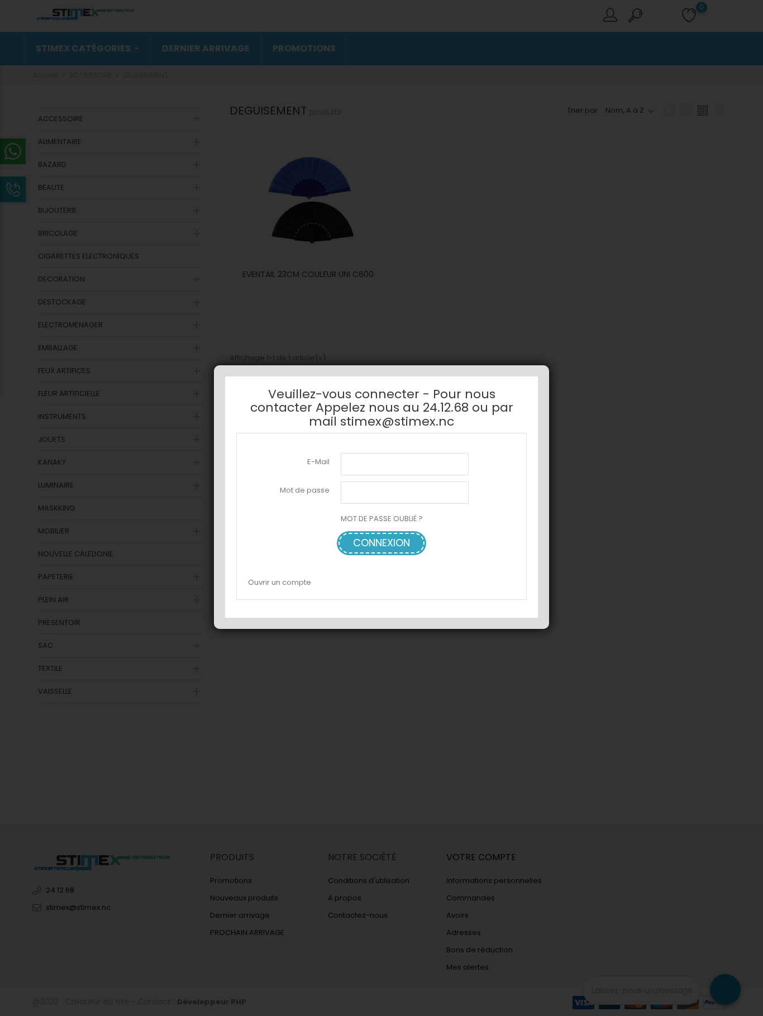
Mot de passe (305, 490)
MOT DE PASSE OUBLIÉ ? (382, 518)
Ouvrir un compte (279, 581)
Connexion (381, 543)
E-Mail (318, 461)
